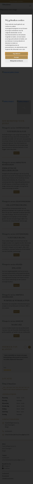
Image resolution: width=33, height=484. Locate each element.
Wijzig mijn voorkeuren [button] (16, 61)
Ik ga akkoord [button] (16, 53)
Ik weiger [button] (16, 57)
